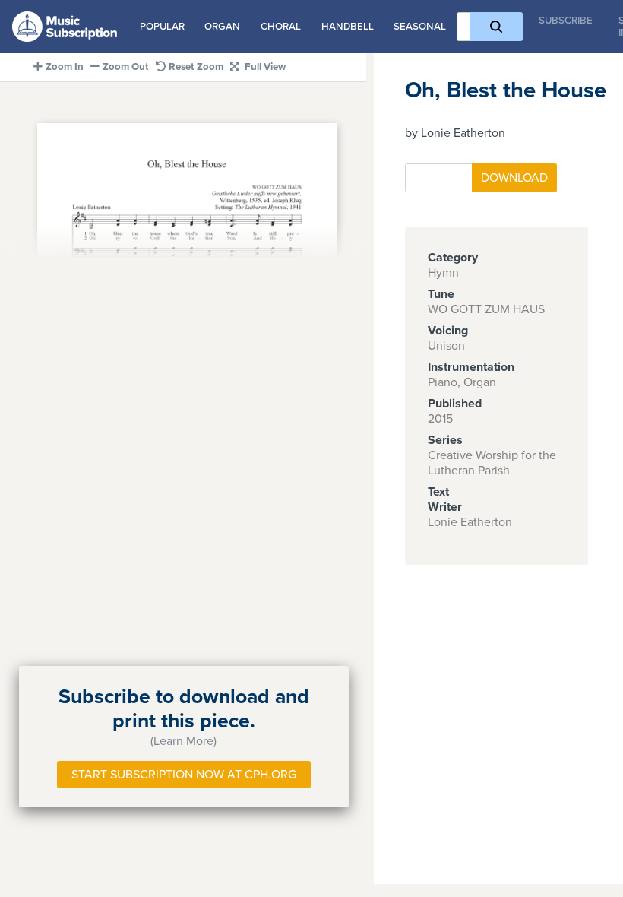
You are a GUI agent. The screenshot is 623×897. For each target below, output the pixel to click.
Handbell (347, 27)
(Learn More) (183, 741)
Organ (222, 27)
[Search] (496, 26)
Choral (281, 27)
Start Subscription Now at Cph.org (183, 774)
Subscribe (566, 20)
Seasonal (420, 27)
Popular (162, 27)
